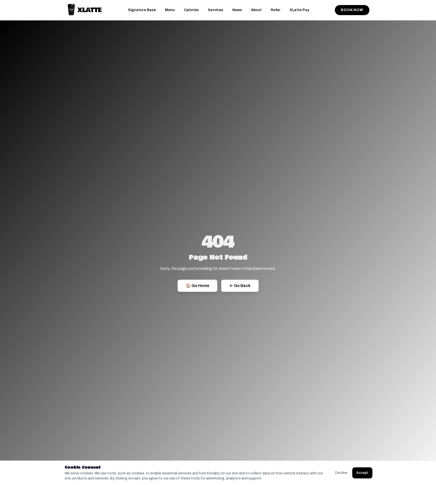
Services (215, 10)
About (256, 10)
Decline (341, 473)
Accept (362, 473)
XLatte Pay (299, 10)
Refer (276, 10)
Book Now (352, 10)
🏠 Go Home (197, 285)
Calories (191, 10)
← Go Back (240, 285)
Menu (170, 10)
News (237, 10)
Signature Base (142, 10)
